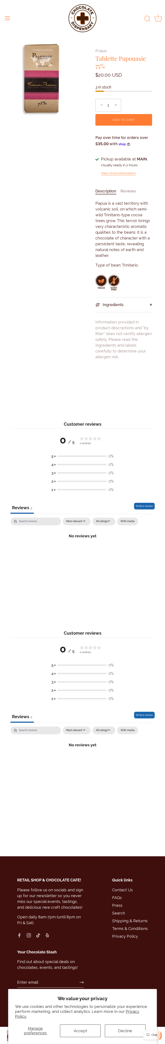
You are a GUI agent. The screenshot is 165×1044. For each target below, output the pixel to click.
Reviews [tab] (22, 507)
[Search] (147, 19)
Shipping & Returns (130, 921)
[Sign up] (81, 982)
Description (105, 191)
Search (118, 913)
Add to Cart (124, 119)
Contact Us (122, 890)
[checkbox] (127, 521)
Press (117, 905)
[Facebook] (19, 935)
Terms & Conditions (130, 928)
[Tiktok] (38, 935)
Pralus (101, 51)
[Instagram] (29, 935)
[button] (82, 456)
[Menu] (7, 18)
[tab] (108, 191)
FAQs (117, 897)
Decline (125, 1031)
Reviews (128, 191)
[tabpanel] (82, 550)
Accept (80, 1031)
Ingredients (113, 304)
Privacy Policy (125, 936)
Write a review (144, 506)
